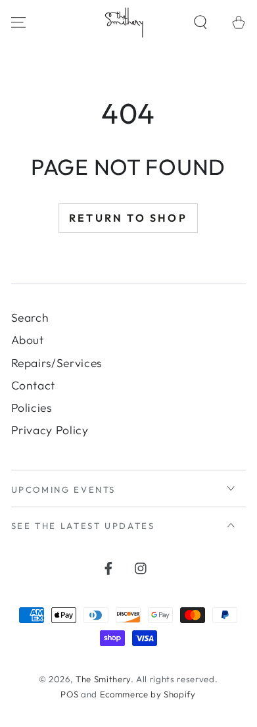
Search (30, 317)
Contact (33, 385)
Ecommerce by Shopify (148, 694)
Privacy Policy (50, 430)
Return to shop (128, 217)
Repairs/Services (57, 362)
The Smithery (103, 679)
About (27, 339)
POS (69, 694)
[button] (201, 22)
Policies (31, 407)
